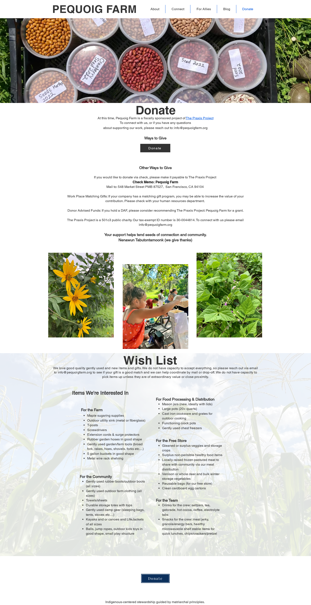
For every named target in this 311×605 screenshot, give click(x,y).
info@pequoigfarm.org (191, 128)
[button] (154, 9)
